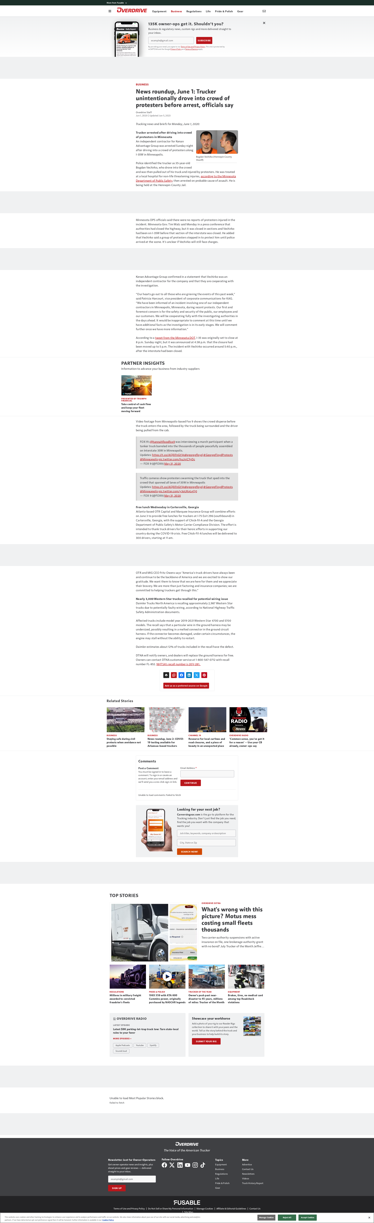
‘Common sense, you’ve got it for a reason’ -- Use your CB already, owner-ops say (246, 742)
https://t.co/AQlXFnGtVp (168, 455)
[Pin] (204, 675)
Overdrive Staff (144, 112)
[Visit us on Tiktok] (202, 1164)
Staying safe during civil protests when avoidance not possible (124, 742)
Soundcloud (121, 1051)
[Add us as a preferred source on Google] (174, 675)
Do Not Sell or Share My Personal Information (170, 1208)
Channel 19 (194, 735)
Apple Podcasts (123, 1045)
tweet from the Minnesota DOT (175, 338)
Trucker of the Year (200, 992)
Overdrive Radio (238, 735)
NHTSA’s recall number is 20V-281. (178, 664)
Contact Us (254, 1208)
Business (142, 84)
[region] (187, 1218)
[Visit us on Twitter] (172, 1164)
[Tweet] (197, 675)
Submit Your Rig (206, 1041)
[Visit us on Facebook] (164, 1164)
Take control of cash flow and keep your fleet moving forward (136, 408)
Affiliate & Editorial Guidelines (231, 1208)
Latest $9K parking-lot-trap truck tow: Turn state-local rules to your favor (146, 1031)
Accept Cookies (307, 1217)
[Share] (181, 675)
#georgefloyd (194, 455)
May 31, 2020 (172, 463)
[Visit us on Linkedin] (180, 1164)
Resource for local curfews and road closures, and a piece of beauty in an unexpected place (206, 742)
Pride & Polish (157, 992)
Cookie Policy (108, 1220)
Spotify (153, 1045)
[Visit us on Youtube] (187, 1164)
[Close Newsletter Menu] (264, 23)
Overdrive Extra (211, 903)
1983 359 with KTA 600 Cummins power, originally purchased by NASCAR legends (167, 999)
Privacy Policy (176, 49)
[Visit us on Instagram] (195, 1164)
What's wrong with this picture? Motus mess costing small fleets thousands (232, 919)
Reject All (287, 1217)
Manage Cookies (204, 1208)
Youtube (140, 1045)
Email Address (188, 768)
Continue (190, 782)
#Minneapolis (149, 459)
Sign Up (117, 1188)
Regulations (117, 992)
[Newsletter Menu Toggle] (264, 11)
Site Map (188, 1212)
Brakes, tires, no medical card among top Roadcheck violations (245, 999)
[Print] (166, 675)
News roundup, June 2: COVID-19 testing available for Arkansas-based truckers (166, 742)
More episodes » (122, 1038)
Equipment (234, 992)
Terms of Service (191, 49)
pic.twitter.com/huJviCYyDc (177, 459)
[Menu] (110, 11)
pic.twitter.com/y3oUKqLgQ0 (178, 491)
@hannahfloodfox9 (162, 441)
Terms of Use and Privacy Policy (193, 46)
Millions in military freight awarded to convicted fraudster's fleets (125, 999)
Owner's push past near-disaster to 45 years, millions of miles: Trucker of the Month (206, 999)
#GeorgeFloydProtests (218, 455)
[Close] (369, 1217)
